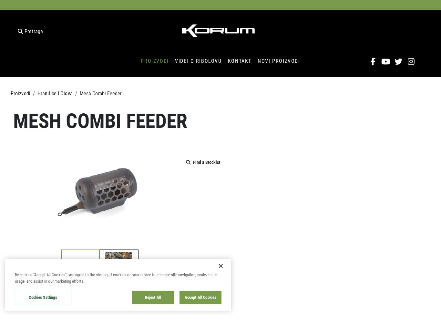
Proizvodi (20, 93)
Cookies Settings (43, 297)
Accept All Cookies (200, 297)
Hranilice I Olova (55, 93)
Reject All (153, 297)
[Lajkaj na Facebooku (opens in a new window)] (373, 61)
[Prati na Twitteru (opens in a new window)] (398, 61)
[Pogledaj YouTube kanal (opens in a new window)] (386, 61)
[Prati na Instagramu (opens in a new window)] (411, 61)
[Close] (221, 266)
